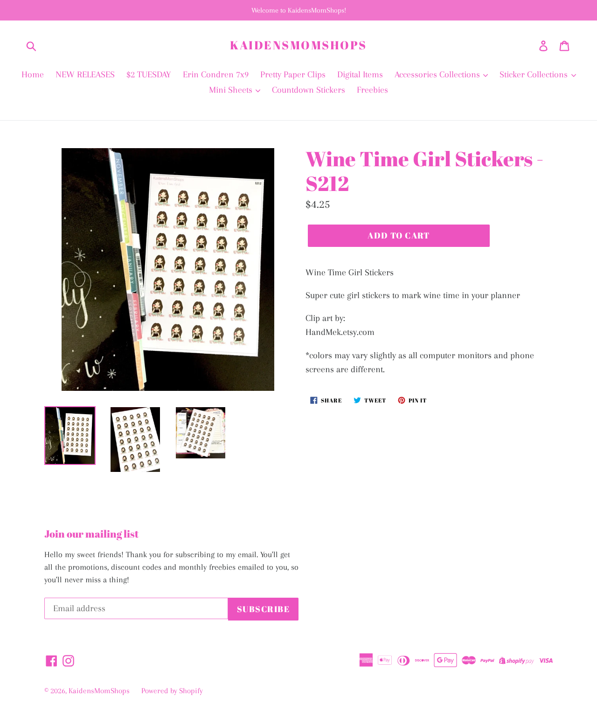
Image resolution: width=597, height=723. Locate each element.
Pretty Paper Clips (293, 74)
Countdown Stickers (308, 90)
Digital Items (360, 74)
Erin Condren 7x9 (216, 74)
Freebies (372, 90)
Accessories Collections (438, 74)
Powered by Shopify (172, 690)
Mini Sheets (232, 90)
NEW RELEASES (85, 74)
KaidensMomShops (298, 45)
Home (32, 74)
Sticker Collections (535, 74)
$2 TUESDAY (148, 74)
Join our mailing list (91, 534)
